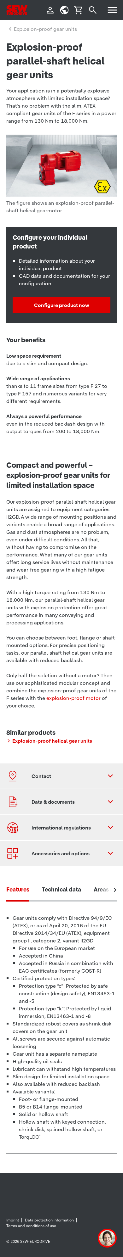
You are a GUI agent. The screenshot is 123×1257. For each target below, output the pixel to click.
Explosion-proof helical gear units (52, 741)
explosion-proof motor (73, 698)
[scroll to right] (115, 889)
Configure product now (61, 305)
